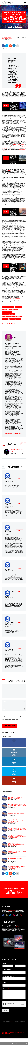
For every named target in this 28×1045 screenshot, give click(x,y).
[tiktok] (14, 915)
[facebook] (3, 915)
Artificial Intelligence (8, 307)
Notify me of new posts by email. (10, 719)
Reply (19, 479)
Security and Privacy (7, 38)
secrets (6, 145)
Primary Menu (25, 2)
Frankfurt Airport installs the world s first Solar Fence (17, 852)
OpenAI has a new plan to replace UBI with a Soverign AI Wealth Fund (17, 829)
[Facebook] (2, 323)
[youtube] (21, 915)
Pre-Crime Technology (8, 314)
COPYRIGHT (11, 1032)
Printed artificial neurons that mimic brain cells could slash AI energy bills (17, 813)
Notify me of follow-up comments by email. (13, 716)
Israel (5, 309)
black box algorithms (15, 298)
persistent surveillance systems (10, 147)
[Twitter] (5, 323)
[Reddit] (14, 323)
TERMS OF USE (6, 1034)
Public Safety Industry (8, 316)
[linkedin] (10, 915)
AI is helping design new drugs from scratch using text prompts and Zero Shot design (17, 451)
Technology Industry (15, 318)
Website (4, 982)
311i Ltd (12, 1021)
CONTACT (4, 1032)
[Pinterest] (7, 323)
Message (5, 989)
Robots (18, 316)
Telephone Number (8, 976)
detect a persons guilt (18, 144)
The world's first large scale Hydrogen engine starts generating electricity (17, 860)
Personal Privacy (7, 311)
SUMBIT (6, 1010)
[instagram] (7, 915)
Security (5, 318)
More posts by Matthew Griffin (14, 433)
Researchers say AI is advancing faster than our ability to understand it (16, 867)
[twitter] (17, 915)
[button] (22, 444)
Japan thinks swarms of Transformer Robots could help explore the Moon (16, 844)
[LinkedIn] (12, 323)
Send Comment (9, 726)
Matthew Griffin (7, 37)
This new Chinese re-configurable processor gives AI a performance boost (17, 805)
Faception (10, 170)
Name (4, 963)
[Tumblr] (9, 323)
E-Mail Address (7, 969)
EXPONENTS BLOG (19, 1032)
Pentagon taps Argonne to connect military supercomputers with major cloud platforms (17, 821)
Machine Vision (13, 309)
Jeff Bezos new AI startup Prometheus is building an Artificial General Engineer (17, 836)
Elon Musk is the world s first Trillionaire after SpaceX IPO (15, 798)
